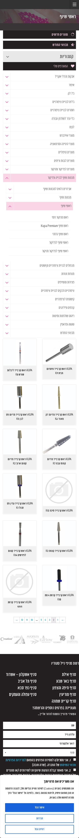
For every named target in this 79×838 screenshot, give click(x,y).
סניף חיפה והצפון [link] (64, 688)
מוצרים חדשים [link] (60, 34)
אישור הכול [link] (39, 807)
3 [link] (49, 619)
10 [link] (32, 619)
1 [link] (57, 619)
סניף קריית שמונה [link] (64, 701)
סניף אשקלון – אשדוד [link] (21, 674)
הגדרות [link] (39, 818)
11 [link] (27, 619)
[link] (74, 4)
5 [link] (41, 619)
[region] (39, 806)
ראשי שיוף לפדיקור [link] (58, 242)
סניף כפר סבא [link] (27, 688)
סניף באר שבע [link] (66, 681)
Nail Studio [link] (15, 8)
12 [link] (22, 619)
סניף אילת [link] (69, 674)
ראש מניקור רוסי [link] (60, 217)
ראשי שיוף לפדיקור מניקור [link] (55, 251)
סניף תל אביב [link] (27, 681)
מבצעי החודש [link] (60, 45)
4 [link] (45, 619)
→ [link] (16, 619)
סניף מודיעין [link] (67, 694)
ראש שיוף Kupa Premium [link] (54, 226)
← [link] (62, 619)
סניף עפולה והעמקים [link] (22, 694)
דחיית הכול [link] (39, 829)
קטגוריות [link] (67, 56)
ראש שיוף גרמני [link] (60, 234)
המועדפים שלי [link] (60, 66)
